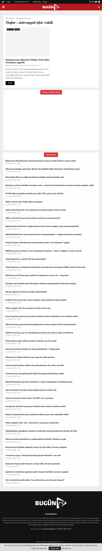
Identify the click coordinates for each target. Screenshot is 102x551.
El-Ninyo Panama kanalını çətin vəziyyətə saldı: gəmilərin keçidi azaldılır (36, 300)
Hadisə (17, 29)
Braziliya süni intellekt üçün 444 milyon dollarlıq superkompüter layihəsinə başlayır (41, 283)
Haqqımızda (37, 2)
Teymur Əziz (15, 65)
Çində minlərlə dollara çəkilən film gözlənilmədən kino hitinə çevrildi (35, 365)
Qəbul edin (55, 548)
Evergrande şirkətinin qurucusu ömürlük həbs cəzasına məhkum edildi (36, 406)
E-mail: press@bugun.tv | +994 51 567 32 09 (56, 529)
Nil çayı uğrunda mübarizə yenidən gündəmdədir (26, 292)
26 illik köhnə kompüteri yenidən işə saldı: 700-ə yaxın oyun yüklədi (34, 193)
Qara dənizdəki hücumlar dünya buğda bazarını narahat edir (31, 390)
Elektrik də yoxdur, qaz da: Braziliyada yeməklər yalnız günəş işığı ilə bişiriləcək (39, 333)
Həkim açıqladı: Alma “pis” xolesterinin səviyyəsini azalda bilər (32, 423)
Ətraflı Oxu (66, 548)
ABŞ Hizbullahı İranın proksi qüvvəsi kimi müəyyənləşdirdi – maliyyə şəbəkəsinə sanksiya (44, 234)
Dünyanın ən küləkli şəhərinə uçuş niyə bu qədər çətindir (30, 357)
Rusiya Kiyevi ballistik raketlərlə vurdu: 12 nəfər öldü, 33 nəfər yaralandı (36, 447)
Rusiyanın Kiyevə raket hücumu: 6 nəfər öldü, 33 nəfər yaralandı (33, 464)
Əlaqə (45, 2)
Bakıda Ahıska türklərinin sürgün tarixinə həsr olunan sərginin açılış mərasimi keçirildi (42, 226)
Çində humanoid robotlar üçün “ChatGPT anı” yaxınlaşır (29, 398)
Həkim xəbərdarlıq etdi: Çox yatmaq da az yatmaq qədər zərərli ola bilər (36, 210)
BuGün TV (62, 542)
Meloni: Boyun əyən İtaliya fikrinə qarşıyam (24, 202)
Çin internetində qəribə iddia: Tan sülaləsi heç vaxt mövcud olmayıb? (35, 480)
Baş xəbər (10, 29)
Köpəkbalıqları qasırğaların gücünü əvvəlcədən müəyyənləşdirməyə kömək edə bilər (41, 431)
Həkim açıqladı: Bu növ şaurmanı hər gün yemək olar (28, 308)
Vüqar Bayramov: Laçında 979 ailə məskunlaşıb (26, 259)
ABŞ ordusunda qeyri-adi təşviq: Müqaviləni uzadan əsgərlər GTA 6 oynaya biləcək (41, 324)
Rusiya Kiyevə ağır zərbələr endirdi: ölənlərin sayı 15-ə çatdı (31, 341)
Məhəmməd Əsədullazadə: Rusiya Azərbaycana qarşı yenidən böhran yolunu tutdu (41, 161)
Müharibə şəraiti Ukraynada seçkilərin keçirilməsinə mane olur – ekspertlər (37, 275)
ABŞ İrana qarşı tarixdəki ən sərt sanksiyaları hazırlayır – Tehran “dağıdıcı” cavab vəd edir (44, 251)
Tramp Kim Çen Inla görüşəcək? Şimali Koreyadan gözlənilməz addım (35, 374)
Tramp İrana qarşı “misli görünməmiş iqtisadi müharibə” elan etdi (33, 455)
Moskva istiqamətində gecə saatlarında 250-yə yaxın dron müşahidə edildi (37, 414)
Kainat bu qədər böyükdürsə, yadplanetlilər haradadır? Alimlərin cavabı (36, 439)
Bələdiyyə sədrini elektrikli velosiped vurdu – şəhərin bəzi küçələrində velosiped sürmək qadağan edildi (50, 185)
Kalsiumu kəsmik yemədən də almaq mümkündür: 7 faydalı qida (33, 349)
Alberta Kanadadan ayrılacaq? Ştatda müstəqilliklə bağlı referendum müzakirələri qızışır (43, 169)
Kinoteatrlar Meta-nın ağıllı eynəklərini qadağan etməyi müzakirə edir (35, 177)
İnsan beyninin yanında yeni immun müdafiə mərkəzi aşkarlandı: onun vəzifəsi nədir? (42, 316)
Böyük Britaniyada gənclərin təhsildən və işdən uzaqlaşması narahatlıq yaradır (39, 382)
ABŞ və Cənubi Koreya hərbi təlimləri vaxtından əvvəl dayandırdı (33, 218)
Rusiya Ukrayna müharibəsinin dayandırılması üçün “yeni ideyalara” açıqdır (38, 243)
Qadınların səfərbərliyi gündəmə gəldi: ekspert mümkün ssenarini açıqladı (37, 472)
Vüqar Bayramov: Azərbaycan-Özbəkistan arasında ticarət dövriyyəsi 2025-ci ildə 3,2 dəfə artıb (45, 267)
